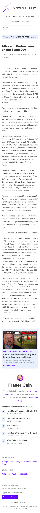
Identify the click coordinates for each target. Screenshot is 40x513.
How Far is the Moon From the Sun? (22, 433)
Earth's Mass (12, 426)
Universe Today (24, 8)
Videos (14, 16)
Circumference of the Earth (18, 418)
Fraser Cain (8, 54)
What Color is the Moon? (17, 440)
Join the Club (15, 22)
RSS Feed (25, 22)
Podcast (22, 16)
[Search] (36, 27)
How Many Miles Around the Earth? (22, 411)
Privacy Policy (25, 502)
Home (8, 16)
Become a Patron (9, 497)
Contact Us (14, 502)
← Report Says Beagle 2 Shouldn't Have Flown (19, 462)
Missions (6, 57)
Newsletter (30, 16)
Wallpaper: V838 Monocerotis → (16, 474)
